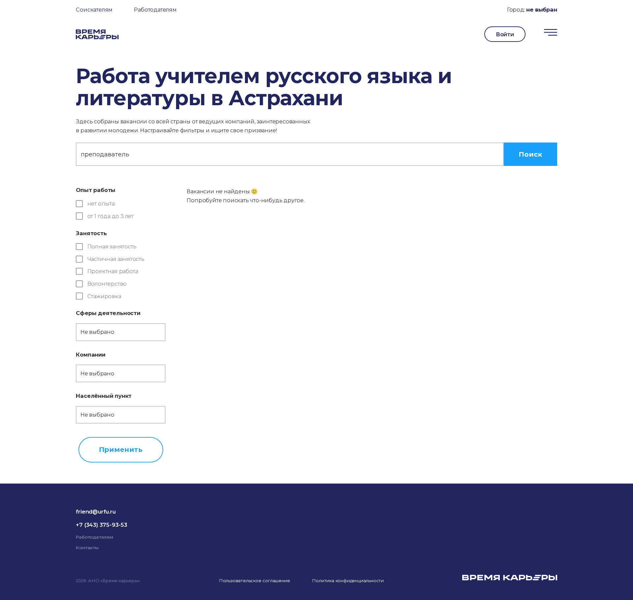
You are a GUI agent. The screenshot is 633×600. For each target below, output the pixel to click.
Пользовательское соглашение (254, 580)
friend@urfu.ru (95, 511)
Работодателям (155, 9)
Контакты (87, 547)
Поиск (530, 154)
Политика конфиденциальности (348, 580)
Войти (505, 34)
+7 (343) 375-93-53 (101, 524)
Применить (120, 449)
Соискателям (94, 9)
